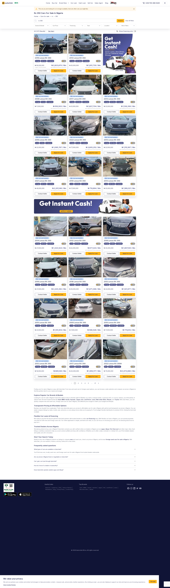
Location (106, 25)
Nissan (109, 399)
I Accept (152, 581)
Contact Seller (42, 70)
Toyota (117, 399)
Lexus (94, 399)
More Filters (125, 25)
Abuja (107, 429)
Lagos (103, 429)
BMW (63, 399)
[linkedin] (134, 488)
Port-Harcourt (114, 429)
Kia (82, 399)
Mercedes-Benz (101, 399)
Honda (67, 399)
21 (95, 383)
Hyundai (72, 399)
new (71, 439)
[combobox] (17, 3)
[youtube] (140, 488)
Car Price (55, 25)
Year (88, 25)
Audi (59, 399)
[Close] (134, 9)
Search (120, 20)
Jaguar (78, 399)
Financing (72, 25)
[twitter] (137, 488)
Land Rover (87, 399)
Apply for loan (58, 70)
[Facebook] (128, 488)
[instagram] (131, 488)
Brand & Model (39, 25)
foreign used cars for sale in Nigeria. (117, 439)
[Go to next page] (98, 383)
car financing (90, 418)
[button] (85, 449)
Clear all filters (129, 20)
